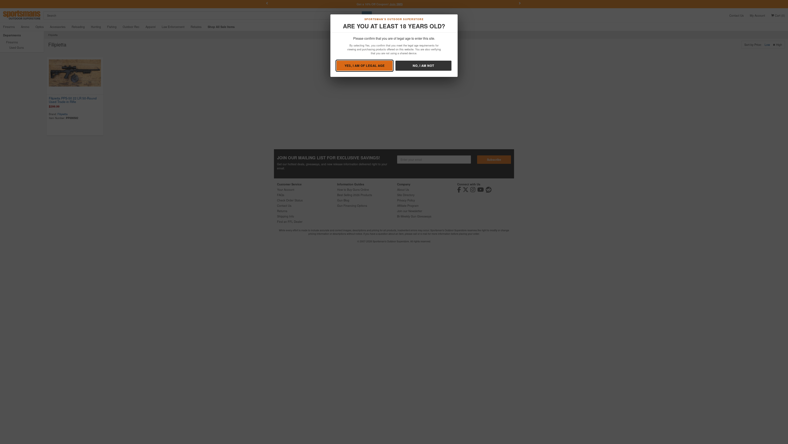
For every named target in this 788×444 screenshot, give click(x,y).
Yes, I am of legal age (365, 65)
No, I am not (423, 65)
